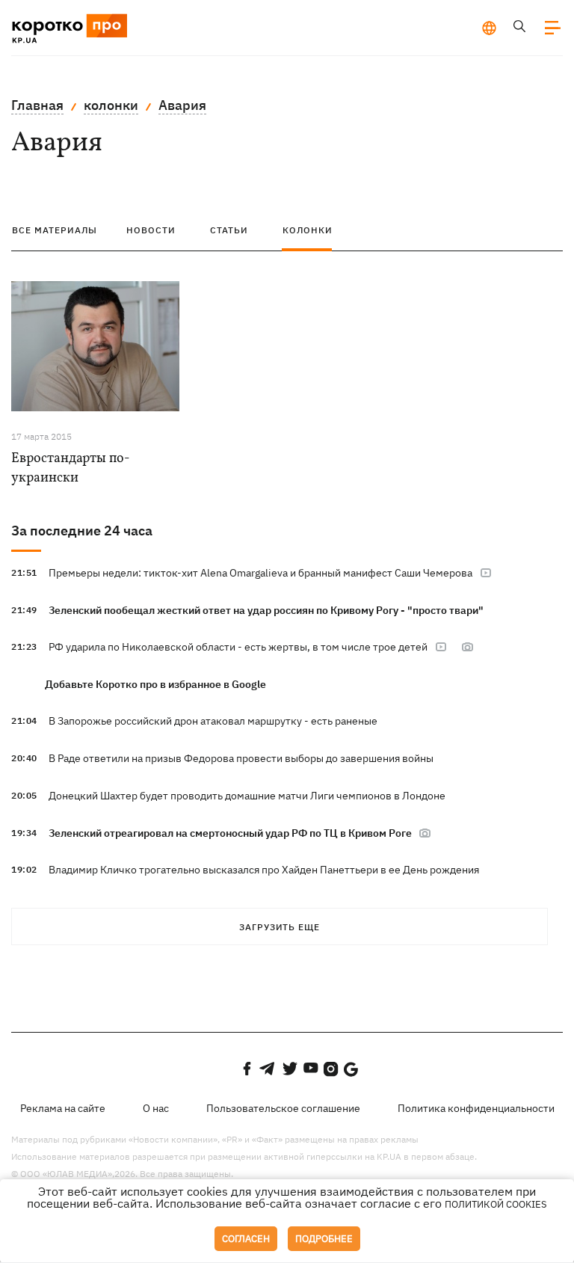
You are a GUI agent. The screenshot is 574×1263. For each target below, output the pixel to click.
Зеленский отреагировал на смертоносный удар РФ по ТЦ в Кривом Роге (231, 833)
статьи (229, 230)
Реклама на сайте (62, 1108)
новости (151, 230)
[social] (246, 1068)
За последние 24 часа (81, 530)
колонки (111, 105)
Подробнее (324, 1238)
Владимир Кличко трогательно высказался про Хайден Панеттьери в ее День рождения (264, 869)
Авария (182, 105)
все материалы (54, 230)
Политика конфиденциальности (476, 1108)
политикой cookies (496, 1204)
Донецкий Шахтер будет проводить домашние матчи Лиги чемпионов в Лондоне (247, 795)
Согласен (246, 1238)
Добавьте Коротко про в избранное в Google (155, 684)
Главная (37, 105)
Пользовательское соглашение (283, 1108)
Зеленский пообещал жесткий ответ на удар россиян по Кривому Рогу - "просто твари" (266, 610)
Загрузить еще (279, 926)
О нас (156, 1108)
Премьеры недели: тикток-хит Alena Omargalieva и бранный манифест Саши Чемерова (260, 573)
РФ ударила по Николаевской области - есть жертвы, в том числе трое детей (238, 647)
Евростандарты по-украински (70, 468)
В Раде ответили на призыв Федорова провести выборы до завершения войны (241, 758)
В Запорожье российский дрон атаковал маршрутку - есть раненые (213, 721)
